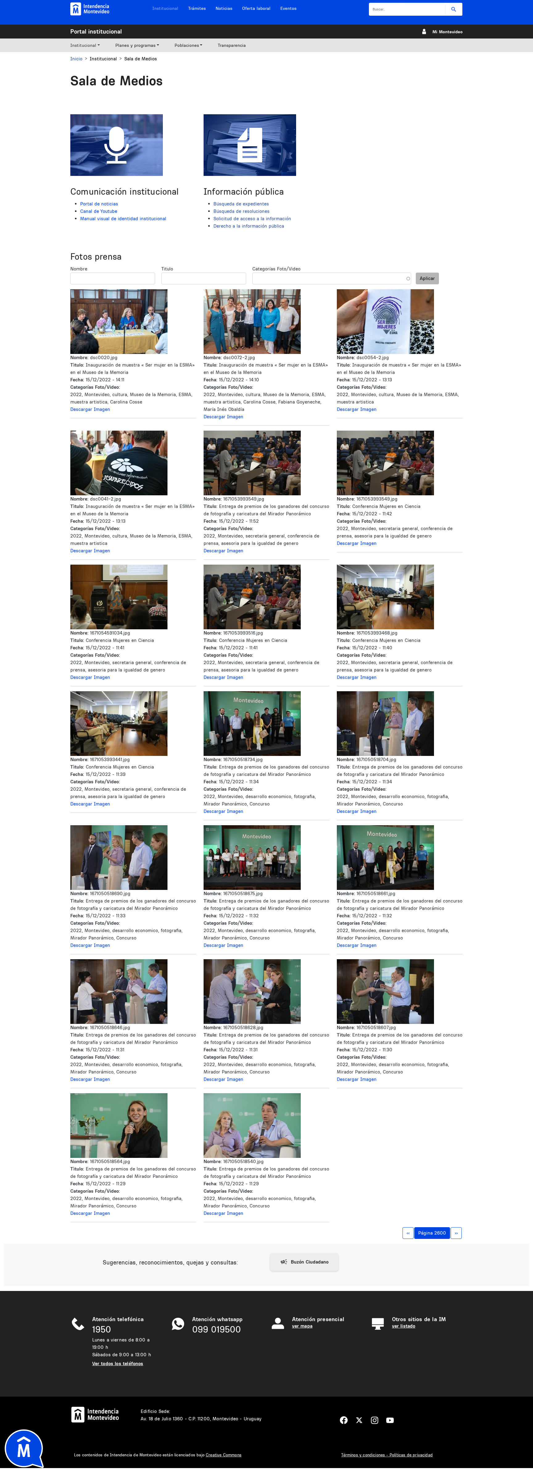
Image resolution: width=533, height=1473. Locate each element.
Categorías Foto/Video (276, 269)
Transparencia (232, 45)
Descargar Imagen (90, 409)
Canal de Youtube (98, 211)
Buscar (453, 9)
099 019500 (216, 1329)
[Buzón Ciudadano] (304, 1262)
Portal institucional (96, 31)
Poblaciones (187, 45)
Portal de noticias (99, 204)
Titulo (167, 269)
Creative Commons (224, 1454)
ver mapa (302, 1326)
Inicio (76, 59)
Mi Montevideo (447, 31)
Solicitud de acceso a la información (252, 218)
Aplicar (427, 278)
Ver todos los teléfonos (117, 1363)
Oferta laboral (256, 8)
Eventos (288, 8)
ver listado (403, 1326)
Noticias (224, 8)
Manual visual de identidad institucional (123, 218)
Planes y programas (135, 45)
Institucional (165, 8)
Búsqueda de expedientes (241, 204)
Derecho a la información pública (248, 226)
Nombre (78, 269)
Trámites (197, 8)
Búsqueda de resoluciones (241, 211)
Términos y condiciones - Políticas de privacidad (387, 1454)
